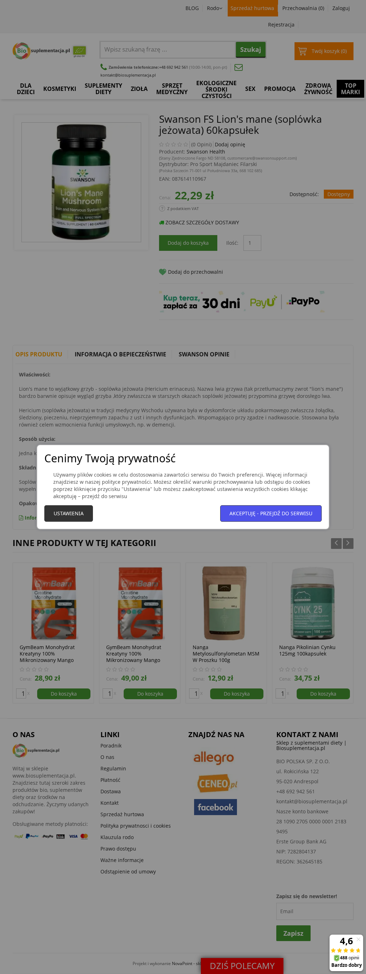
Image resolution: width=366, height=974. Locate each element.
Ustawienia (69, 513)
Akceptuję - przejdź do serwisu (270, 513)
